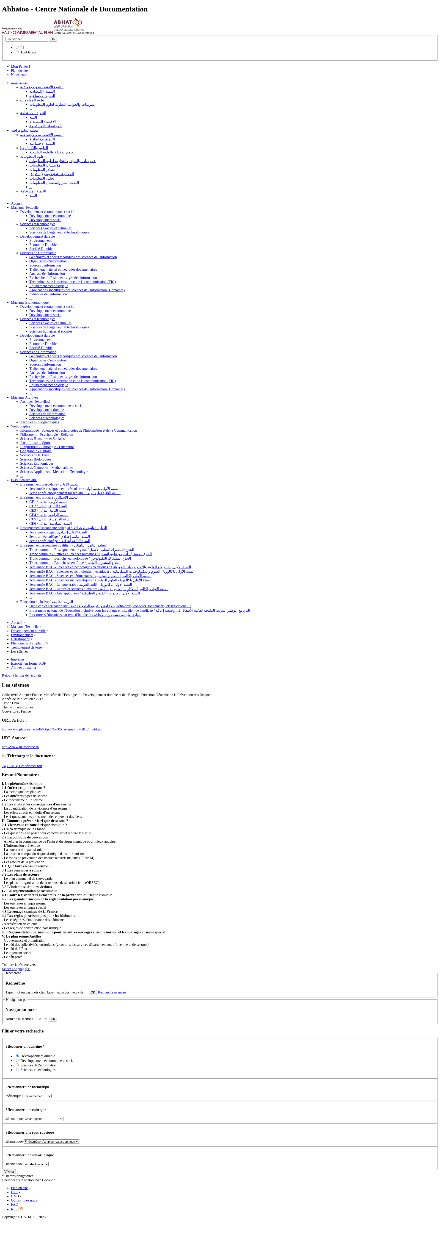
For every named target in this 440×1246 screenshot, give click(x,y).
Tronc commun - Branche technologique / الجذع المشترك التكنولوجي (80, 558)
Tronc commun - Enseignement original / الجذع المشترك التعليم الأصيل (81, 550)
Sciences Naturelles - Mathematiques (46, 467)
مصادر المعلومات (42, 170)
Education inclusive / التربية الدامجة (46, 602)
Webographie (20, 426)
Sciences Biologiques (35, 459)
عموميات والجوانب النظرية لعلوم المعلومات (62, 104)
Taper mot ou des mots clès (25, 992)
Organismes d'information (48, 261)
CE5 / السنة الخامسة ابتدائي (50, 519)
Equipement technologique (48, 286)
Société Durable (40, 249)
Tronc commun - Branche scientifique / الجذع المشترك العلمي (75, 563)
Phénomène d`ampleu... (28, 643)
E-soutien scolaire (24, 480)
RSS (14, 1209)
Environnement (40, 240)
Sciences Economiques (36, 463)
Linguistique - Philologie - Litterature (47, 447)
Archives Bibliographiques (39, 422)
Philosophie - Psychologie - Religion (46, 434)
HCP (14, 1192)
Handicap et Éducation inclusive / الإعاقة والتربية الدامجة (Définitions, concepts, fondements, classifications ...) (110, 606)
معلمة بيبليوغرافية (24, 130)
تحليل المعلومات (41, 178)
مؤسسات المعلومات (44, 165)
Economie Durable (43, 245)
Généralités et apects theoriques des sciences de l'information (73, 257)
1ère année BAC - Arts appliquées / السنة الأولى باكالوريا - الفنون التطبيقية (84, 593)
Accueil (16, 203)
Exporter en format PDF (28, 663)
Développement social (45, 220)
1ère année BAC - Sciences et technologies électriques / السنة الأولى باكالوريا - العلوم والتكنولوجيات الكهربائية (110, 567)
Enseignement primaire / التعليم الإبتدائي (49, 497)
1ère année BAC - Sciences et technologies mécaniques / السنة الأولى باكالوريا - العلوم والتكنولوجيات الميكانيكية (111, 571)
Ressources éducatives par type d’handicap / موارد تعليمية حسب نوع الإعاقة (85, 615)
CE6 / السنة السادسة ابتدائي (50, 523)
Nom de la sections (20, 1019)
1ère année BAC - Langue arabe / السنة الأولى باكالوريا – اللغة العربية (80, 584)
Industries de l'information (48, 294)
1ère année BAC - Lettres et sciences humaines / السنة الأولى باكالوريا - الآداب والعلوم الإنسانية (98, 589)
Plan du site (19, 70)
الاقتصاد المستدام (42, 122)
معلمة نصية (19, 83)
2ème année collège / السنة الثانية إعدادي (59, 536)
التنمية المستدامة (33, 113)
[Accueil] (27, 33)
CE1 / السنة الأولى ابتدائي (48, 502)
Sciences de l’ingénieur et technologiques (59, 232)
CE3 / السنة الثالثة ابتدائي (48, 510)
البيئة (33, 117)
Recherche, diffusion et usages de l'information (63, 278)
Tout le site (28, 52)
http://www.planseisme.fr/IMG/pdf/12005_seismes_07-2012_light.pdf (52, 729)
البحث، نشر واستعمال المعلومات (54, 183)
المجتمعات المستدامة (45, 126)
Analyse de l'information (47, 273)
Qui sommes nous (24, 1200)
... (30, 109)
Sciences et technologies (37, 224)
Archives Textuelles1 (35, 401)
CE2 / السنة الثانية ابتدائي (48, 506)
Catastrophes (20, 639)
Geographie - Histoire (36, 451)
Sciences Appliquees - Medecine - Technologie (54, 472)
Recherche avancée (112, 992)
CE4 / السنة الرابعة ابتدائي (49, 515)
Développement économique (50, 216)
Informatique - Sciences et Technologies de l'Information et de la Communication (78, 430)
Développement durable (37, 236)
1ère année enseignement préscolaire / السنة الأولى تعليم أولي (74, 489)
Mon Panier (19, 66)
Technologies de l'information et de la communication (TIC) (72, 282)
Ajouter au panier (23, 667)
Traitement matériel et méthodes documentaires (63, 269)
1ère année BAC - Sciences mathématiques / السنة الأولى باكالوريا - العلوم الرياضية (90, 580)
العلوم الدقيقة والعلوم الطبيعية (52, 152)
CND (15, 1196)
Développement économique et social (47, 212)
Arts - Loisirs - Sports (35, 443)
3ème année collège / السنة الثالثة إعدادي (59, 541)
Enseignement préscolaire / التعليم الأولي (50, 484)
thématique (13, 1096)
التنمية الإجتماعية (42, 96)
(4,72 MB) (10, 766)
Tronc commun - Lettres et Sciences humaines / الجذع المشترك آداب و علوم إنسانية (90, 554)
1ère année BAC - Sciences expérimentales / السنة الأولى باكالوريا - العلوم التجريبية (90, 576)
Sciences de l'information (38, 253)
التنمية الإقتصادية (42, 91)
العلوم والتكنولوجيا (34, 148)
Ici (22, 48)
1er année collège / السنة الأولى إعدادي (58, 532)
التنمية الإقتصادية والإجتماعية (41, 87)
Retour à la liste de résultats (21, 675)
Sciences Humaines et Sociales (42, 439)
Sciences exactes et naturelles (50, 228)
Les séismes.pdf (30, 766)
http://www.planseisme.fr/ (20, 747)
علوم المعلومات (32, 100)
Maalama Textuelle (24, 207)
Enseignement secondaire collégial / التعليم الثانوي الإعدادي (63, 528)
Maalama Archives (24, 397)
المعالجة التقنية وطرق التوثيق (51, 174)
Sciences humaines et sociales (50, 331)
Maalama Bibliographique (30, 302)
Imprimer (17, 659)
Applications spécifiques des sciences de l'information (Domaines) (77, 290)
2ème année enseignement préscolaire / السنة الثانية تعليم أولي (75, 493)
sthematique (14, 1119)
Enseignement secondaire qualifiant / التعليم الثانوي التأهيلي (63, 545)
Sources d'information (45, 265)
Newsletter (19, 75)
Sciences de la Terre (34, 455)
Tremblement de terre (26, 647)
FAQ (14, 1204)
